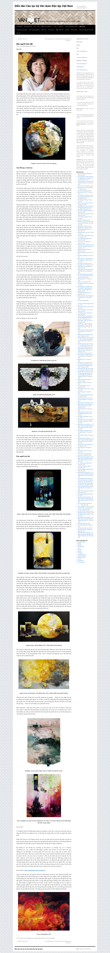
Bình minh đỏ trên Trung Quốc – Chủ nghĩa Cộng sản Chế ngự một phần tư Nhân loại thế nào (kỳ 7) (85, 440)
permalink (52, 938)
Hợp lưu (79, 551)
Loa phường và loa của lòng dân (84, 312)
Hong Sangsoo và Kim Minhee (84, 266)
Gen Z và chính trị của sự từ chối (84, 309)
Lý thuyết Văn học (81, 554)
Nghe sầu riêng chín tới (82, 450)
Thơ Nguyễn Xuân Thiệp (83, 416)
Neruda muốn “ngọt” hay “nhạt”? (84, 320)
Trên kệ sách (74, 30)
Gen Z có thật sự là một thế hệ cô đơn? (86, 235)
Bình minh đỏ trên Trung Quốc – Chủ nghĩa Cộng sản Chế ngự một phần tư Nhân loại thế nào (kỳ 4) (85, 498)
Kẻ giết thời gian (81, 264)
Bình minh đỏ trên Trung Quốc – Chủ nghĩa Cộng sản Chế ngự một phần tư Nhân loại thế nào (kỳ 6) (85, 458)
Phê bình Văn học (81, 557)
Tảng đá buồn (80, 227)
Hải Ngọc (80, 549)
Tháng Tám (80, 226)
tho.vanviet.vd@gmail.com (81, 57)
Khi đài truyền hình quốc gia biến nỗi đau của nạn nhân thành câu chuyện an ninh (85, 276)
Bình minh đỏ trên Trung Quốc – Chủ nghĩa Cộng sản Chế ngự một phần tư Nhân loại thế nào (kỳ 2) (85, 534)
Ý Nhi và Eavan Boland (83, 217)
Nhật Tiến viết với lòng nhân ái (84, 379)
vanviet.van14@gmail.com (81, 51)
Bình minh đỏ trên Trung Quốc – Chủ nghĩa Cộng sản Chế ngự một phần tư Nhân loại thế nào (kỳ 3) (85, 519)
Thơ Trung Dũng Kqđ (82, 525)
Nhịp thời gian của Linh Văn (83, 388)
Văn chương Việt (81, 562)
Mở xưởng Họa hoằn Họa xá (84, 229)
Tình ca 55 (80, 282)
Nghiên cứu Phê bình (46, 26)
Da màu (79, 543)
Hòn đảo (79, 220)
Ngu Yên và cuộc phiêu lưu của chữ (85, 203)
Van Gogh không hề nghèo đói (84, 238)
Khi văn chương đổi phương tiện (84, 173)
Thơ (38, 26)
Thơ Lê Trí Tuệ (81, 186)
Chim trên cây (81, 362)
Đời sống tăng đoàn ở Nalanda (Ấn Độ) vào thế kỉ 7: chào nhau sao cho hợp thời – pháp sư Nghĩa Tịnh (85, 288)
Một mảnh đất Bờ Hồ (82, 192)
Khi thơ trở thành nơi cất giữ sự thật (85, 469)
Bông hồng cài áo (81, 359)
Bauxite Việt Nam (81, 542)
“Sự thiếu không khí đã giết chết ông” (85, 395)
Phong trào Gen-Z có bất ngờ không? (85, 187)
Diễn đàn (80, 545)
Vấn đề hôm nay (28, 26)
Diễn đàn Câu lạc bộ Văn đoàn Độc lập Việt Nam (44, 6)
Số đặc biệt (19, 26)
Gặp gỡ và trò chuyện (21, 30)
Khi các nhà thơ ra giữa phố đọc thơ (85, 213)
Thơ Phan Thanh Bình (82, 255)
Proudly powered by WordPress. (85, 949)
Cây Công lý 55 (81, 195)
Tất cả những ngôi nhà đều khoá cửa (85, 196)
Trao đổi (67, 30)
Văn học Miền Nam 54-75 (71, 26)
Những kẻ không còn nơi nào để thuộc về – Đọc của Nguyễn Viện (86, 339)
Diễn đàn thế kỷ (81, 546)
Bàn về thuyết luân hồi (82, 252)
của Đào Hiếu (82, 435)
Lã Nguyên (80, 552)
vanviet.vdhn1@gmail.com (81, 69)
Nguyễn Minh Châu (82, 408)
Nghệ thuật (82, 26)
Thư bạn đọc (51, 30)
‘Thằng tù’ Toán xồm (21, 39)
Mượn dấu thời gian (82, 556)
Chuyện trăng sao (81, 391)
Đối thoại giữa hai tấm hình (83, 494)
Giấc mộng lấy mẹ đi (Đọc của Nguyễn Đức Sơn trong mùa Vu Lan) (85, 178)
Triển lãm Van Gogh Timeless (84, 249)
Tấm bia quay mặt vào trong (83, 306)
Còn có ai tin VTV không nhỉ (84, 241)
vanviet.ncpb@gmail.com (81, 63)
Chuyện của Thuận (82, 382)
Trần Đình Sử (81, 560)
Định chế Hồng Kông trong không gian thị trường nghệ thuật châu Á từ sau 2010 (85, 317)
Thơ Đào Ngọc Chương (83, 199)
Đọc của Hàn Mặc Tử (84, 466)
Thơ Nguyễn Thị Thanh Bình (84, 514)
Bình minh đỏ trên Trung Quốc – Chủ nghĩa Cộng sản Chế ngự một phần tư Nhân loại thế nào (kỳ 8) (85, 426)
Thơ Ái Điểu (80, 353)
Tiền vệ (79, 559)
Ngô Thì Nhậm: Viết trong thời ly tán (85, 444)
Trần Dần (80, 523)
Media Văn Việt (60, 30)
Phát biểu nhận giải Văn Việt (86, 30)
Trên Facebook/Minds (34, 30)
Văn (35, 26)
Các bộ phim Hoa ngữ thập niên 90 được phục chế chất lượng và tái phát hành (85, 365)
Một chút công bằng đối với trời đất (85, 210)
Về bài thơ (83, 283)
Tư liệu (55, 26)
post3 (34, 46)
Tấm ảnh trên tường (82, 326)
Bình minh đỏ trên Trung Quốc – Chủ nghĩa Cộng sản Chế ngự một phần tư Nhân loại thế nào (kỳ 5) (85, 474)
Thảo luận (60, 26)
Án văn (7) (80, 190)
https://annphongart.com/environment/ (34, 870)
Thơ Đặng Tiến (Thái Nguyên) (84, 292)
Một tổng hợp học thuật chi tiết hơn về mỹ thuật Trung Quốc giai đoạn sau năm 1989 (85, 207)
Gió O (79, 548)
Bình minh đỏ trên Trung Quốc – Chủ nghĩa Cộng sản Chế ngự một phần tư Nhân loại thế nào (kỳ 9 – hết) (85, 404)
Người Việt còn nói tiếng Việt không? (85, 491)
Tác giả (18, 33)
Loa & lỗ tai (80, 263)
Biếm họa (43, 30)
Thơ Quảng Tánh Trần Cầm (84, 385)
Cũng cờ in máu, (84, 350)
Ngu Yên (41, 938)
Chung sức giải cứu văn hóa (83, 232)
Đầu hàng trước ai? (82, 278)
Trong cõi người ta (81, 506)
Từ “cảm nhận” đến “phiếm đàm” (84, 463)
